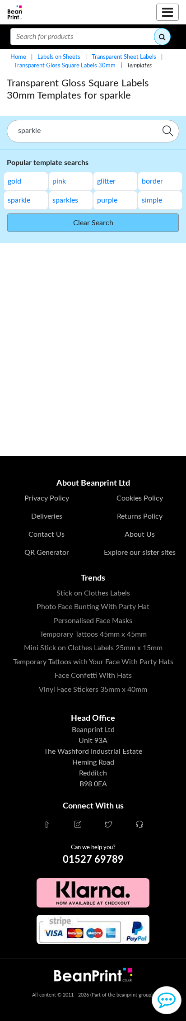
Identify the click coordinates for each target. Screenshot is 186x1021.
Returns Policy (140, 516)
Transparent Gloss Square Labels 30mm (65, 65)
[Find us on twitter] (108, 825)
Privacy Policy (46, 498)
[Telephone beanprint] (139, 825)
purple (107, 200)
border (152, 181)
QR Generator (46, 552)
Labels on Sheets (58, 57)
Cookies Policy (139, 498)
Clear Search (93, 223)
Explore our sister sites (140, 552)
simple (152, 200)
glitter (106, 181)
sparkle (19, 200)
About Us (140, 534)
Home (18, 57)
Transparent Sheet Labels (124, 57)
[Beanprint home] (14, 12)
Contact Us (46, 534)
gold (14, 181)
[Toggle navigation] (167, 12)
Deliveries (46, 516)
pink (59, 181)
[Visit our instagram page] (77, 825)
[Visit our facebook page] (46, 825)
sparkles (65, 200)
